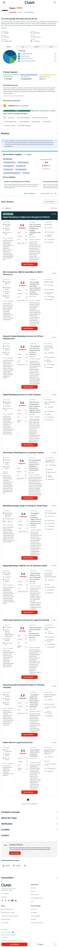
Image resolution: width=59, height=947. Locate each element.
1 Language (36, 41)
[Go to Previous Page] (25, 800)
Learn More (8, 146)
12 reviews (19, 12)
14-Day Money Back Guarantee (9, 916)
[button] (25, 208)
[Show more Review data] (29, 264)
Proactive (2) (26, 173)
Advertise (33, 919)
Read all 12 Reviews (29, 193)
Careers (33, 891)
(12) (50, 165)
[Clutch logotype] (29, 2)
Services (8, 46)
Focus (22, 46)
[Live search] (55, 2)
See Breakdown (45, 168)
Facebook (18, 865)
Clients (51, 46)
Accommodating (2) (21, 169)
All (4, 117)
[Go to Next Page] (34, 800)
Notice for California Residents (8, 935)
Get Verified (34, 912)
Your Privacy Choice (6, 932)
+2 (41, 37)
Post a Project (5, 922)
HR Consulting (47, 121)
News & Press (34, 894)
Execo (12, 8)
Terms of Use (4, 937)
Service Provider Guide (37, 922)
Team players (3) (8, 169)
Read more (4, 28)
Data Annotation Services (27, 58)
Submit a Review (49, 201)
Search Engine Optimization (39, 117)
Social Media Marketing (24, 125)
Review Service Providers (8, 912)
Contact (41, 944)
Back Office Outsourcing (26, 53)
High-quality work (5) (9, 162)
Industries (36, 46)
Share (54, 214)
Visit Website (15, 944)
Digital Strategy (36, 121)
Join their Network (29, 12)
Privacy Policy (4, 929)
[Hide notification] (56, 140)
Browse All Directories (7, 909)
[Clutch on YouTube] (12, 900)
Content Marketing (24, 121)
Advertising (11, 117)
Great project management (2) (12, 173)
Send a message (15, 853)
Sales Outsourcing (25, 56)
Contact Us (4, 897)
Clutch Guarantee (35, 916)
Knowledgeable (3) (9, 166)
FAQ (32, 901)
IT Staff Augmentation (10, 121)
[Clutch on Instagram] (9, 900)
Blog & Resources (6, 919)
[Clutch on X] (6, 900)
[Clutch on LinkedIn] (16, 900)
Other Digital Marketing (23, 117)
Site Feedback (5, 893)
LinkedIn (7, 865)
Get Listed (33, 909)
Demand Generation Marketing (28, 60)
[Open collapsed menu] (4, 2)
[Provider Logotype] (5, 10)
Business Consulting (9, 125)
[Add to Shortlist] (55, 944)
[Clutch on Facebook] (2, 900)
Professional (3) (20, 166)
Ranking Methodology (37, 898)
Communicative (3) (23, 162)
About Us (33, 888)
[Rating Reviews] (12, 12)
